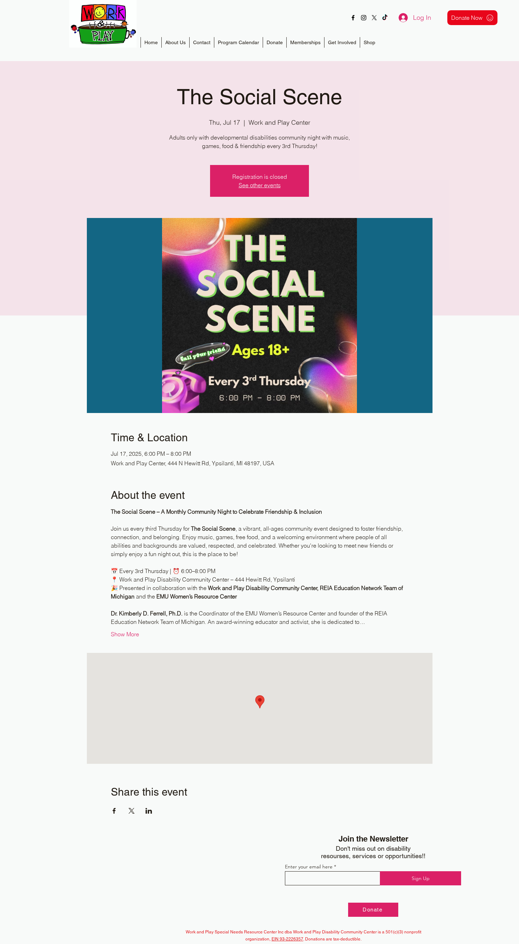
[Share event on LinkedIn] (148, 811)
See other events (260, 185)
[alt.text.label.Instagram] (363, 17)
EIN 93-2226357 (287, 939)
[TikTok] (384, 17)
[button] (305, 42)
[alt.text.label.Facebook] (353, 17)
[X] (374, 17)
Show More (125, 634)
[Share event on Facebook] (114, 811)
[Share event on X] (131, 811)
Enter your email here (309, 866)
